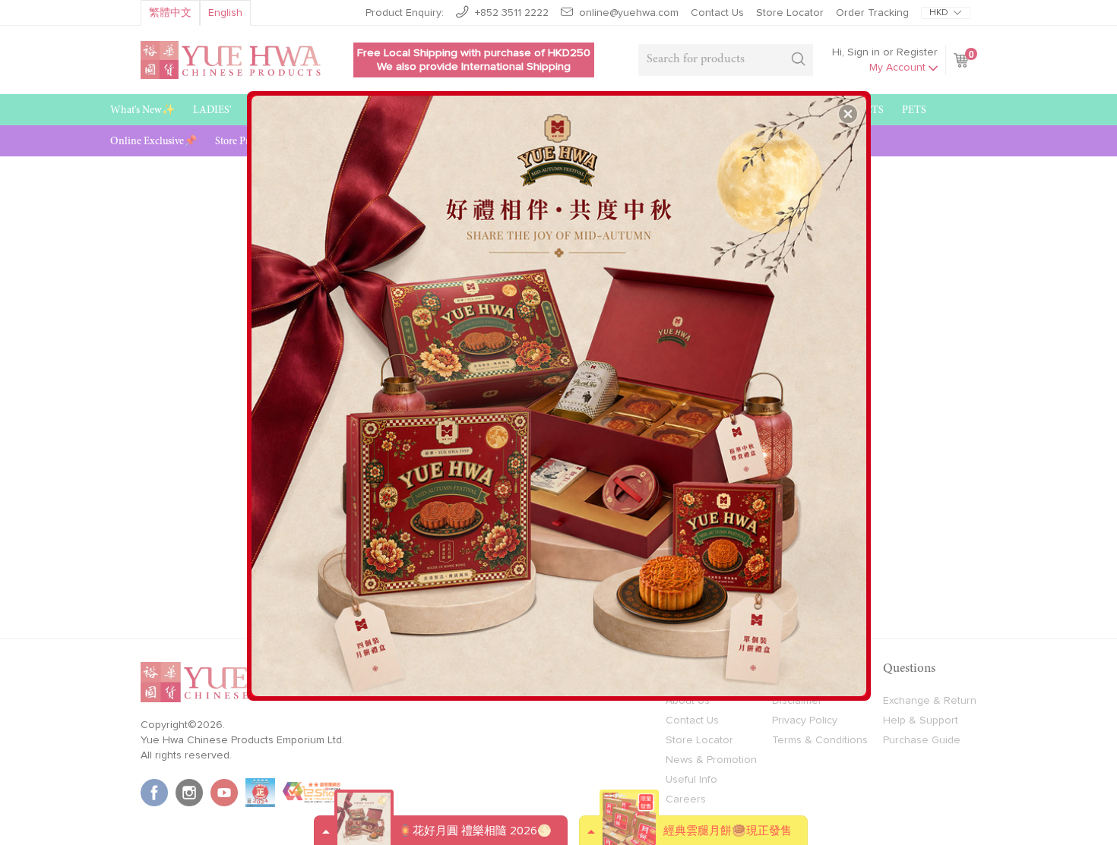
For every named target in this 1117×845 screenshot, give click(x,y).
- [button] (560, 390)
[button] (848, 114)
